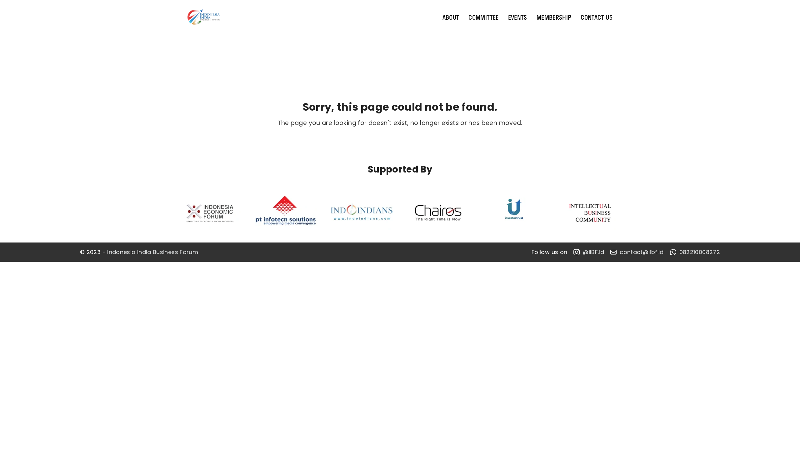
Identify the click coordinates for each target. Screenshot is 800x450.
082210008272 (699, 252)
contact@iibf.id (641, 252)
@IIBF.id (593, 252)
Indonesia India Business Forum (152, 252)
